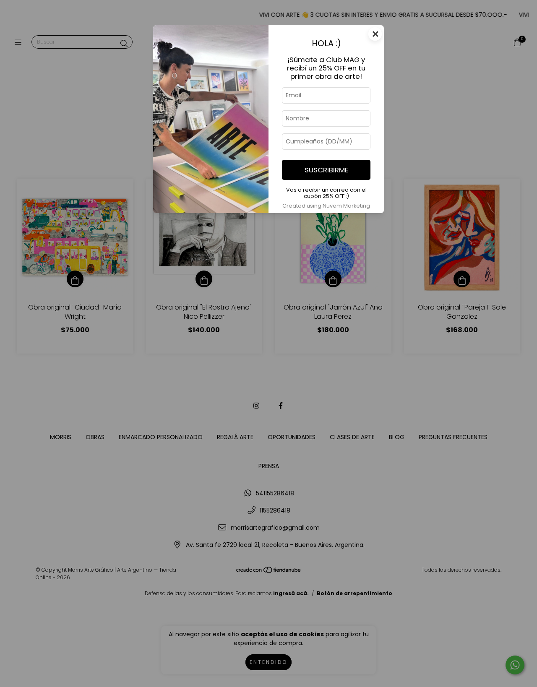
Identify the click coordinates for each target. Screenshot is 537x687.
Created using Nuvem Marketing (326, 205)
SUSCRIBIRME (326, 170)
